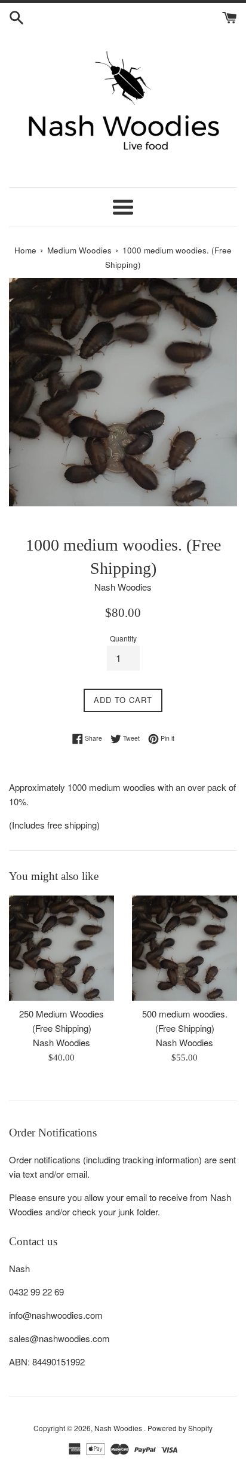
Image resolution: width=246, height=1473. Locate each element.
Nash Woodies (119, 1428)
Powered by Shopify (180, 1428)
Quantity (123, 638)
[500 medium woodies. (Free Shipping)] (184, 948)
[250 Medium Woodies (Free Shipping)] (61, 948)
